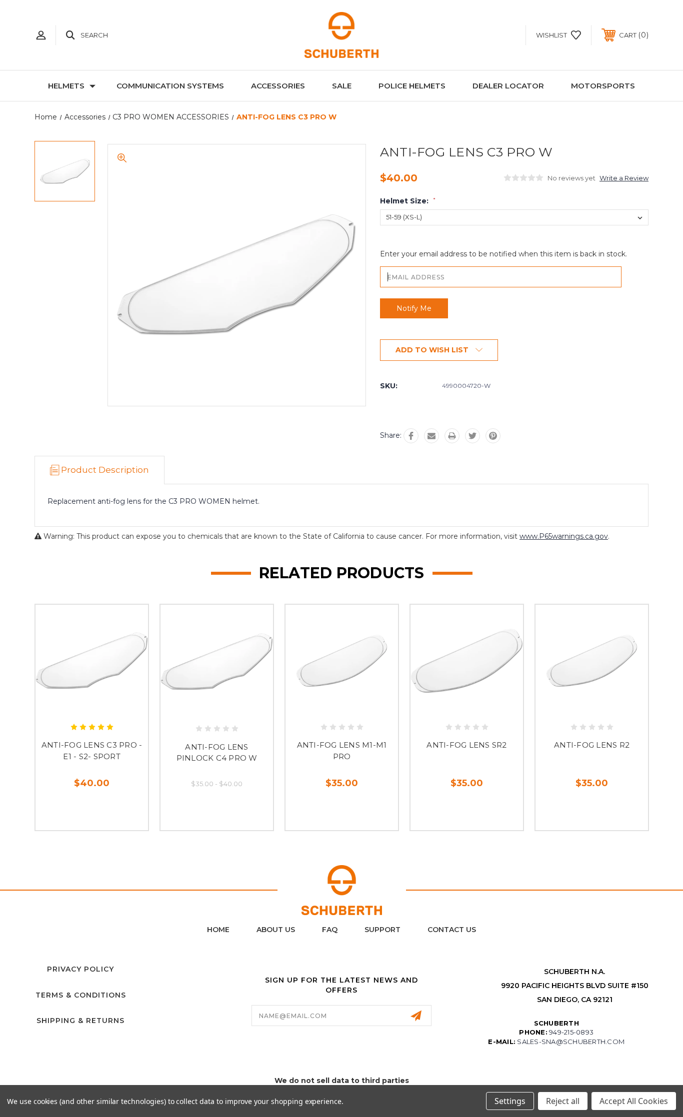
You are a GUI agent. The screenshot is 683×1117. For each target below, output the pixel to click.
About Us (275, 929)
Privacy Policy (80, 969)
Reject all (563, 1101)
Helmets (66, 85)
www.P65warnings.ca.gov (564, 536)
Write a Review (624, 178)
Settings (510, 1101)
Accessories (278, 85)
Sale (342, 85)
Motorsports (603, 85)
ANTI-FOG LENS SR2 (466, 745)
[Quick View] (80, 708)
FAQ (330, 929)
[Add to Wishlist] (103, 708)
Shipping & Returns (80, 1020)
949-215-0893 (571, 1032)
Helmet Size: (408, 200)
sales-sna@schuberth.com (570, 1042)
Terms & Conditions (81, 995)
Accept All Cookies (634, 1101)
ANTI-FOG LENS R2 (592, 745)
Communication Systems (170, 85)
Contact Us (452, 929)
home (218, 929)
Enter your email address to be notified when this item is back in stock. (503, 253)
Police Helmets (412, 85)
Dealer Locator (508, 85)
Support (382, 929)
